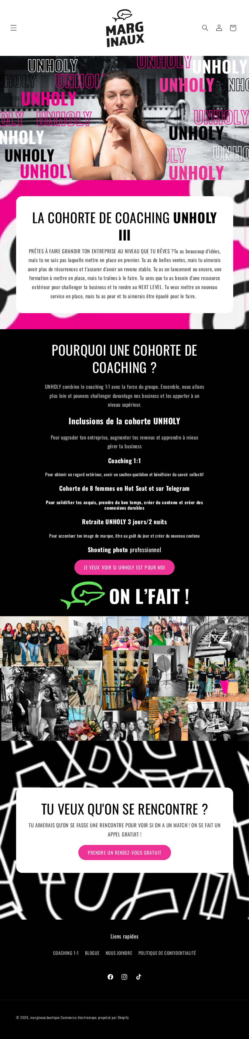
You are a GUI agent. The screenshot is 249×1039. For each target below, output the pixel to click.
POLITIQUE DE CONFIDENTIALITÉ (167, 952)
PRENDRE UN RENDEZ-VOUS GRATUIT (125, 852)
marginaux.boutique (45, 1017)
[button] (13, 28)
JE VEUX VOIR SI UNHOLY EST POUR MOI (124, 567)
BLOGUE (92, 952)
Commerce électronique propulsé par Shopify (95, 1017)
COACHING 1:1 (66, 952)
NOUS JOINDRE (119, 952)
